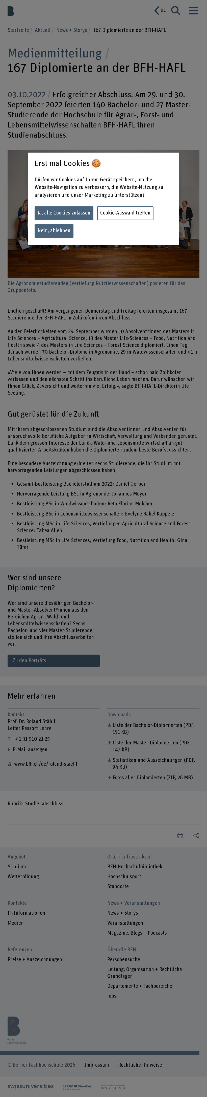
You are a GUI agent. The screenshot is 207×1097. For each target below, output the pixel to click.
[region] (103, 199)
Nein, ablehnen (54, 230)
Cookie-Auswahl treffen (125, 213)
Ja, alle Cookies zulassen (64, 213)
